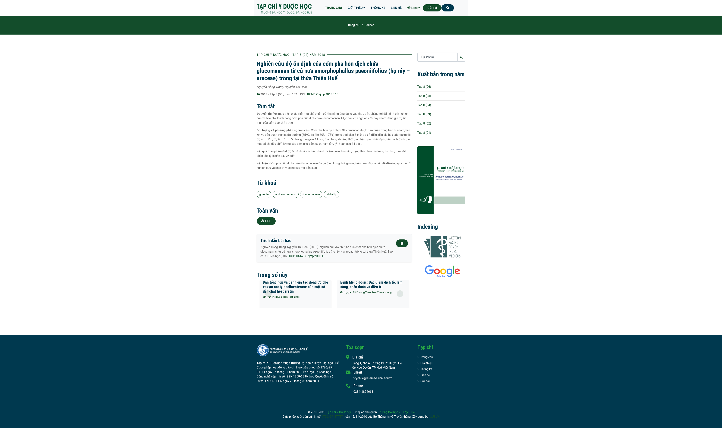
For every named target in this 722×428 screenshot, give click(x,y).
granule (264, 194)
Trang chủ (333, 8)
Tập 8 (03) (424, 114)
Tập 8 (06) (424, 86)
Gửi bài (432, 8)
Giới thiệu (355, 8)
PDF (267, 221)
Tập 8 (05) (424, 96)
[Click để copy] (402, 243)
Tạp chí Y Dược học (339, 412)
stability (331, 194)
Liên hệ (396, 8)
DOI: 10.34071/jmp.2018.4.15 (308, 256)
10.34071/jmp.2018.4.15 (322, 94)
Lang (414, 8)
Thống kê (378, 8)
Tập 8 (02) (424, 123)
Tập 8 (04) (424, 105)
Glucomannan (311, 194)
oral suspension (285, 194)
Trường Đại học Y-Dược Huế (396, 412)
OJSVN (435, 416)
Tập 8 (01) (424, 132)
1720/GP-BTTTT (332, 416)
